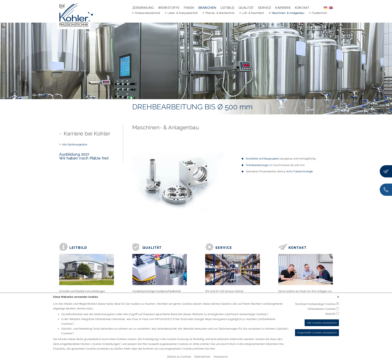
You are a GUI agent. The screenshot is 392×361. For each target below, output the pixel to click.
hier (212, 348)
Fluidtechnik (319, 13)
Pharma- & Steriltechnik (220, 13)
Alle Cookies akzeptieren (322, 322)
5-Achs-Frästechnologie (298, 171)
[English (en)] (331, 7)
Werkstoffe (169, 8)
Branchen (207, 8)
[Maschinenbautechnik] (177, 181)
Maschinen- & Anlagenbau (288, 13)
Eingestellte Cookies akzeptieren (317, 332)
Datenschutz (202, 356)
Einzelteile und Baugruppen (262, 158)
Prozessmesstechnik (147, 13)
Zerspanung (143, 8)
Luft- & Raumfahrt (253, 13)
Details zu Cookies (179, 356)
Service (264, 8)
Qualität (246, 8)
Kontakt (302, 8)
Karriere (283, 8)
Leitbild (227, 8)
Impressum (220, 356)
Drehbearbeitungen (257, 165)
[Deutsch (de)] (325, 7)
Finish (189, 8)
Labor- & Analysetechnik (183, 13)
